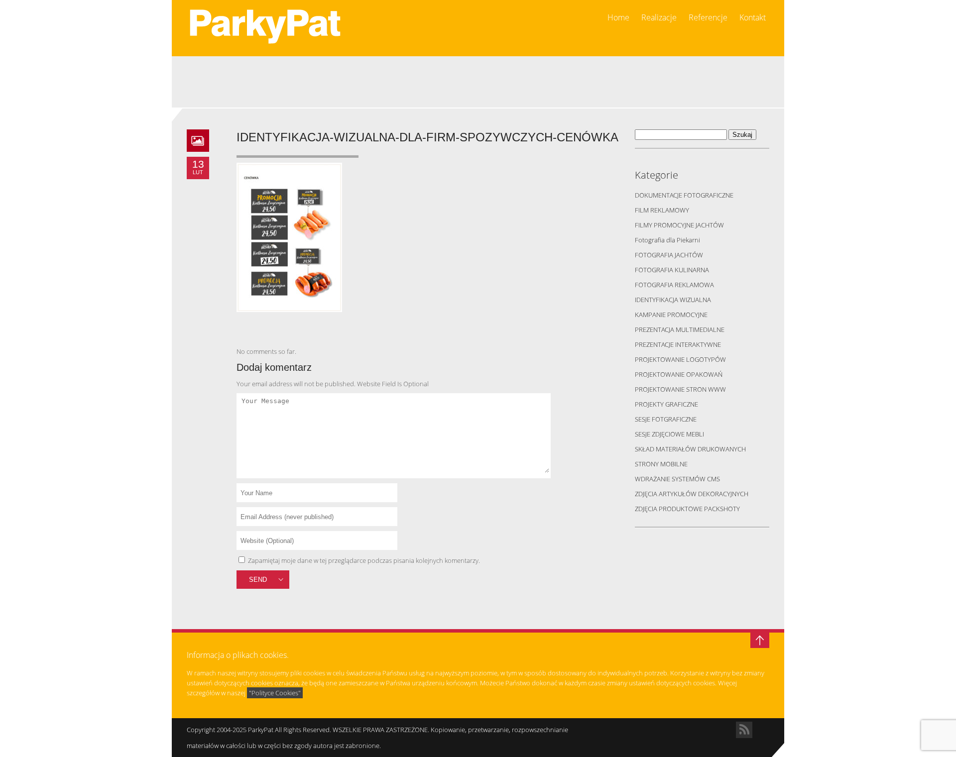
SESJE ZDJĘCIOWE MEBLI (669, 434)
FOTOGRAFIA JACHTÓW (669, 254)
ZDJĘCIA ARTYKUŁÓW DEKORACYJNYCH (691, 493)
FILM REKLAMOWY (662, 210)
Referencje (708, 17)
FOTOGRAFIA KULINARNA (672, 269)
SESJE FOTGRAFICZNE (666, 419)
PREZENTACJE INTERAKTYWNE (678, 344)
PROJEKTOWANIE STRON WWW (680, 389)
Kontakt (752, 17)
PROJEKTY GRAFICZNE (666, 404)
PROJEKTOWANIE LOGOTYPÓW (680, 359)
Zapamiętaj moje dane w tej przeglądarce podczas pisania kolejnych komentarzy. (364, 560)
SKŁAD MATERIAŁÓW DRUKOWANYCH (690, 448)
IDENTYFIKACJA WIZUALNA (673, 299)
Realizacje (659, 17)
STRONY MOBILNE (661, 463)
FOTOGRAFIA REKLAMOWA (674, 284)
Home (618, 17)
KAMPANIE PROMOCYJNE (671, 314)
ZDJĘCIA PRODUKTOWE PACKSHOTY (687, 508)
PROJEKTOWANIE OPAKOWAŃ (678, 374)
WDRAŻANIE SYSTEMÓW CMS (677, 478)
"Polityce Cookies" (275, 692)
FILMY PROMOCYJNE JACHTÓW (679, 224)
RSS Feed (744, 730)
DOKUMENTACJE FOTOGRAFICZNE (684, 195)
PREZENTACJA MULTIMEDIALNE (679, 329)
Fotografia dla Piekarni (667, 239)
